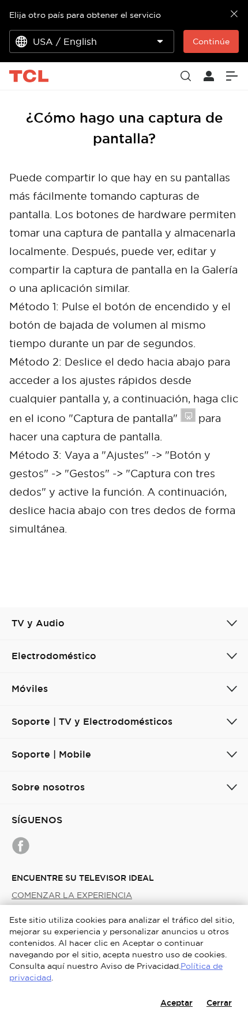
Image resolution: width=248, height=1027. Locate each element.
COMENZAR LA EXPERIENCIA (72, 895)
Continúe (211, 41)
